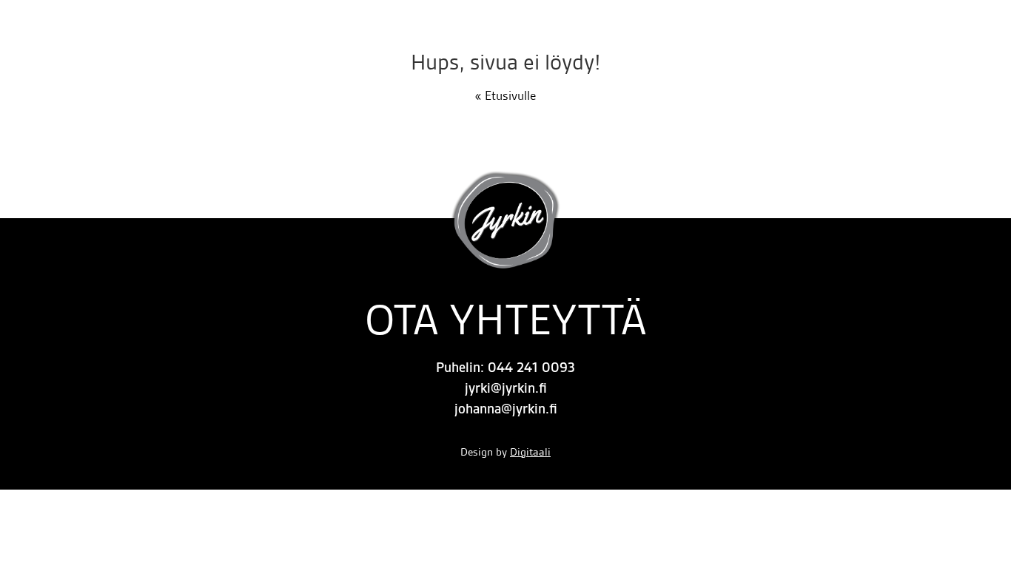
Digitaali (530, 451)
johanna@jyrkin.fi (505, 409)
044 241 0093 (531, 367)
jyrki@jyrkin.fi (506, 388)
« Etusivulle (505, 95)
